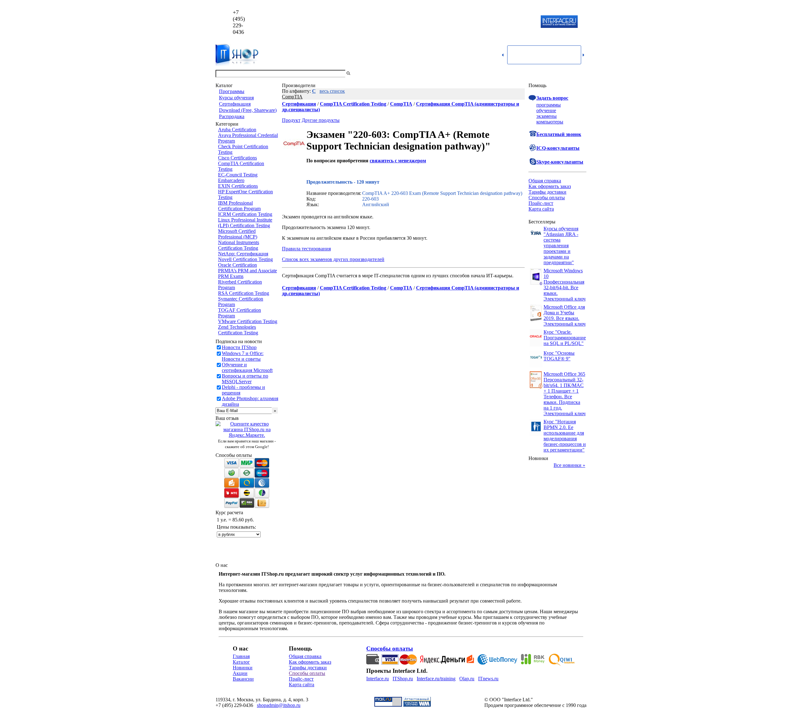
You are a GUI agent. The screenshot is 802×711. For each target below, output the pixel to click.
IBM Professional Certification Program (239, 205)
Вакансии (243, 679)
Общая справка (545, 180)
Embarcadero (231, 180)
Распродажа (231, 116)
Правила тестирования (306, 248)
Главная (241, 656)
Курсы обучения (236, 97)
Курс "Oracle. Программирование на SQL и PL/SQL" (565, 337)
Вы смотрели (362, 73)
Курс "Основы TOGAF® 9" (559, 355)
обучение (546, 110)
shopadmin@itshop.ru (481, 22)
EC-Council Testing (238, 174)
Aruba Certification (237, 129)
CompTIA (292, 96)
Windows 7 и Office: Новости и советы (242, 356)
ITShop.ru (403, 678)
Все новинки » (569, 465)
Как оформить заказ (550, 186)
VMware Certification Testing (247, 321)
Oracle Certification (237, 265)
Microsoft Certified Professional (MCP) (237, 233)
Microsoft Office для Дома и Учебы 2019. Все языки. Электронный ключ (565, 315)
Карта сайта (541, 209)
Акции (240, 673)
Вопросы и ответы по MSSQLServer (245, 378)
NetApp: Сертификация (243, 253)
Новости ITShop (239, 347)
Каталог (241, 662)
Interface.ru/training (436, 678)
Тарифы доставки (547, 192)
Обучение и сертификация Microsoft (247, 367)
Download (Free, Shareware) (248, 110)
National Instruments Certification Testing (238, 245)
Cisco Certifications (237, 157)
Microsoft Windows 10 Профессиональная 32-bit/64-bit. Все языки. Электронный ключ (565, 284)
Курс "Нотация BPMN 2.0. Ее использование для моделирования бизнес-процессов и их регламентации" (565, 435)
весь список (332, 91)
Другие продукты (321, 120)
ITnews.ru (488, 678)
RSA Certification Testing (243, 293)
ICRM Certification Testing (245, 214)
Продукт (291, 120)
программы (548, 104)
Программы (231, 91)
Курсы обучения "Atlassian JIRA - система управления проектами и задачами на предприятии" (561, 245)
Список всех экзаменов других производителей (333, 259)
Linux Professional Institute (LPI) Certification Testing (245, 222)
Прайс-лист (541, 203)
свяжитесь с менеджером (398, 160)
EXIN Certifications (238, 186)
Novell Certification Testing (245, 259)
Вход (581, 73)
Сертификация (235, 104)
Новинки (243, 667)
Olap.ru (466, 678)
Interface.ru (377, 678)
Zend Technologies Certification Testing (238, 329)
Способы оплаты (547, 197)
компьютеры (549, 121)
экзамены (546, 116)
